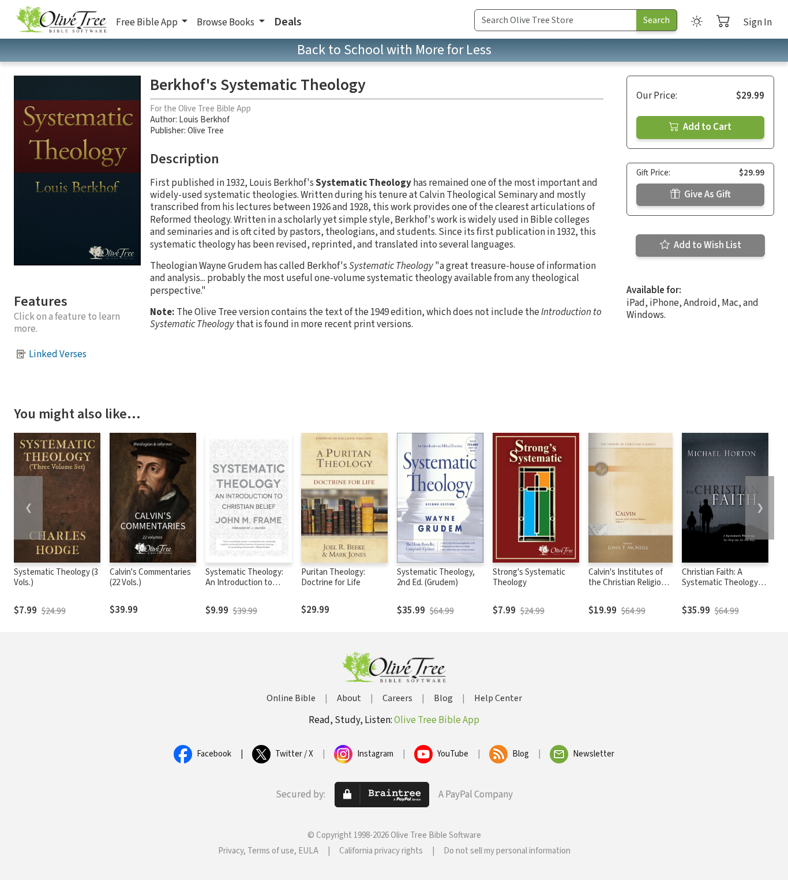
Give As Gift (706, 194)
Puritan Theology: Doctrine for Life (333, 577)
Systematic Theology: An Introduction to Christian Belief (244, 583)
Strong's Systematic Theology (529, 577)
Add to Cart (706, 127)
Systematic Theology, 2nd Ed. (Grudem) (436, 577)
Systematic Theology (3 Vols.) (56, 577)
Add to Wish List (706, 245)
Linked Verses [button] (58, 354)
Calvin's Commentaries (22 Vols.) (150, 577)
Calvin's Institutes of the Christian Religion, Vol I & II (628, 583)
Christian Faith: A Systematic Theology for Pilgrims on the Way (723, 583)
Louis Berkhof (204, 120)
